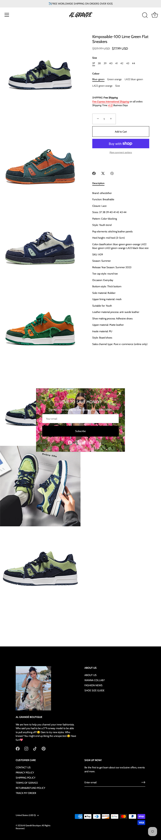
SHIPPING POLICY (25, 777)
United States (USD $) (26, 815)
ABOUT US (90, 675)
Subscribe (80, 431)
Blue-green (98, 79)
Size (94, 57)
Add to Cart (121, 131)
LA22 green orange (102, 85)
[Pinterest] (91, 442)
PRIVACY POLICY (25, 772)
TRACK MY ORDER (26, 793)
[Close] (119, 393)
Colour (95, 73)
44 (133, 63)
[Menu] (7, 14)
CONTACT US (23, 767)
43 (127, 63)
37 (93, 63)
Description (98, 183)
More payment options (121, 152)
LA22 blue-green (134, 79)
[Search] (145, 15)
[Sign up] (143, 782)
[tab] (100, 183)
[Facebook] (70, 442)
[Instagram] (77, 442)
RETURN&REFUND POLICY (30, 787)
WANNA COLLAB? (94, 680)
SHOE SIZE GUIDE (94, 690)
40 (111, 63)
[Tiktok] (84, 442)
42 (121, 63)
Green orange (114, 79)
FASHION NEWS (93, 685)
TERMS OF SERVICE (27, 782)
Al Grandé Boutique (32, 825)
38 (99, 63)
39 (105, 63)
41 (116, 63)
